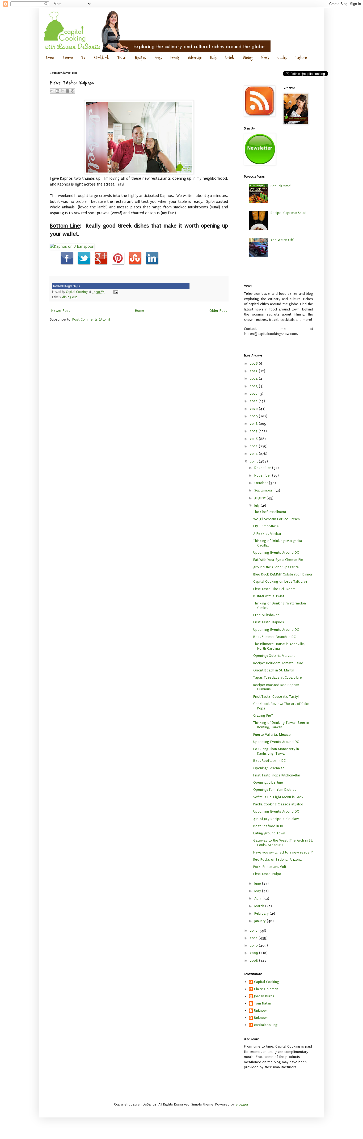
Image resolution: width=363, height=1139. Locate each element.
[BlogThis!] (57, 91)
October (261, 483)
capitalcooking (265, 1025)
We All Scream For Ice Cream (276, 519)
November (263, 475)
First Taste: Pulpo (267, 874)
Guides (282, 57)
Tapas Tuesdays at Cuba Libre (277, 677)
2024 (254, 378)
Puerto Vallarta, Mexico (272, 735)
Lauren (68, 57)
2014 (254, 454)
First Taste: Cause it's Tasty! (276, 697)
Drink (229, 57)
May (258, 891)
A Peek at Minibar (267, 534)
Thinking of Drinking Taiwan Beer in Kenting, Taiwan (281, 725)
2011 (254, 938)
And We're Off (282, 240)
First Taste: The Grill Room (274, 589)
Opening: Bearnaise (269, 768)
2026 (254, 363)
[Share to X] (62, 91)
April (258, 898)
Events (174, 57)
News (265, 57)
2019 (254, 416)
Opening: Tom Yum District (274, 790)
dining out (69, 297)
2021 (254, 401)
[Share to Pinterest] (72, 91)
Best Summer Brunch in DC (274, 637)
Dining (248, 57)
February (262, 913)
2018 (254, 424)
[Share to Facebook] (67, 91)
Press (158, 57)
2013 (254, 461)
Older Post (218, 311)
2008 (254, 961)
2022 (254, 394)
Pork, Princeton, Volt (269, 867)
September (263, 490)
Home (50, 57)
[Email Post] (115, 292)
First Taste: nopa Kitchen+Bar (276, 775)
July (257, 505)
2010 (254, 945)
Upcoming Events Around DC (276, 552)
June (258, 883)
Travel (121, 57)
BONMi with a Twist (268, 596)
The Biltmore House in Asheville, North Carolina (279, 646)
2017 (254, 431)
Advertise (194, 57)
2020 (254, 409)
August (260, 498)
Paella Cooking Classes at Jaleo (278, 804)
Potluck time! (281, 186)
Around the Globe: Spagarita (276, 567)
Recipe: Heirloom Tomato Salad (278, 663)
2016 (254, 439)
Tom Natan (262, 1003)
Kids (213, 57)
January (260, 921)
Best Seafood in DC (268, 826)
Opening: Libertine (268, 782)
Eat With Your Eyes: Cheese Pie (278, 560)
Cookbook (101, 57)
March (259, 906)
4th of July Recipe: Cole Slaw (276, 819)
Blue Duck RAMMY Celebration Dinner (283, 574)
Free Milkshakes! (266, 615)
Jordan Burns (264, 996)
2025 (254, 371)
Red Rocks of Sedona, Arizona (277, 859)
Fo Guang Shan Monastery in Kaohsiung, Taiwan (276, 751)
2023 (254, 386)
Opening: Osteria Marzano (274, 656)
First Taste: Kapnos (268, 622)
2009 (254, 953)
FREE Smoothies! (266, 526)
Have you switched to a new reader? (283, 852)
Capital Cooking (266, 982)
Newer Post (60, 311)
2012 (254, 930)
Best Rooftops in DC (269, 761)
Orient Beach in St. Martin (273, 670)
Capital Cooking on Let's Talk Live (280, 581)
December (263, 468)
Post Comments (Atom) (91, 319)
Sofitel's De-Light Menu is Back (278, 797)
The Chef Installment (269, 512)
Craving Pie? (263, 715)
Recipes (140, 57)
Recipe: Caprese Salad (288, 213)
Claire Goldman (266, 989)
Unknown (261, 1010)
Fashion (301, 57)
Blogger (242, 1104)
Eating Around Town (269, 833)
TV (83, 57)
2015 (254, 446)
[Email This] (52, 91)
